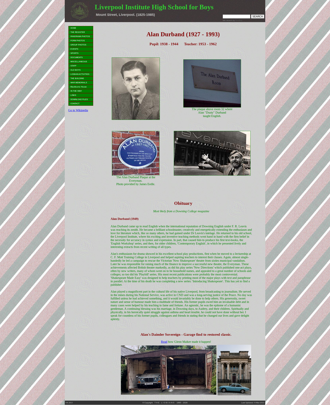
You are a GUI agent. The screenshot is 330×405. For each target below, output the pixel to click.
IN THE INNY (76, 91)
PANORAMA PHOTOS (80, 36)
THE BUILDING (77, 78)
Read (164, 341)
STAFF (73, 66)
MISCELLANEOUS (78, 62)
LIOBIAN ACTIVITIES (79, 74)
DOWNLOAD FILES (79, 99)
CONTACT (74, 103)
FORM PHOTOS (77, 41)
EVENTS (74, 49)
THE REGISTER (77, 32)
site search (227, 20)
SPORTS (74, 53)
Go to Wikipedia (78, 110)
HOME (73, 28)
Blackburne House (78, 87)
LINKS (73, 95)
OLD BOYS (75, 70)
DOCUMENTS (76, 57)
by (237, 20)
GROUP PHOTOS (78, 45)
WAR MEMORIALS (78, 82)
